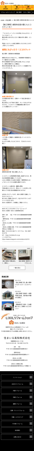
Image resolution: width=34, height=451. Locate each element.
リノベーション (17, 377)
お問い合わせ (17, 437)
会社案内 (17, 430)
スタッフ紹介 (27, 12)
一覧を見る (17, 268)
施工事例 (18, 12)
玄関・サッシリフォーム (17, 410)
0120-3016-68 (12, 343)
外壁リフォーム (17, 397)
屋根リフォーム (17, 404)
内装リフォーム (17, 390)
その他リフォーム (17, 424)
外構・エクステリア (17, 417)
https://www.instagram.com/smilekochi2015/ (15, 239)
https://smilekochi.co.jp (12, 235)
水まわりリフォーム (17, 384)
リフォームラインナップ (8, 12)
